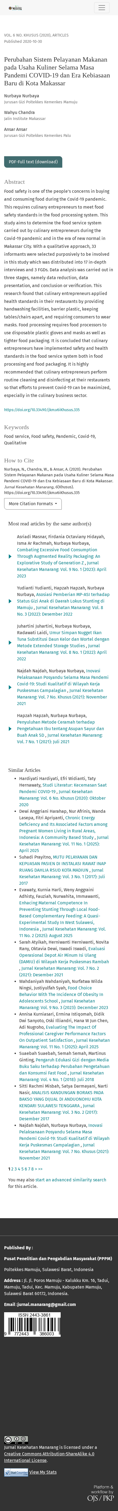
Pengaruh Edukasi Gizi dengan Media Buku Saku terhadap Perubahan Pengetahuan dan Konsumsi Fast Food (64, 1066)
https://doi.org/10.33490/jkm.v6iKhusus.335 (42, 410)
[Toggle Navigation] (101, 7)
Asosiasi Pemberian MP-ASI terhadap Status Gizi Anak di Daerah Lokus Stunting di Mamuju (63, 601)
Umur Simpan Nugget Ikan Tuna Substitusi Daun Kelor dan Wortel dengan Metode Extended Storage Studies (63, 639)
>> (40, 1169)
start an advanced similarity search (70, 1179)
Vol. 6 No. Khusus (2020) (27, 35)
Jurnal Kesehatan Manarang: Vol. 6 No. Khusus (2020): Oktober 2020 (62, 798)
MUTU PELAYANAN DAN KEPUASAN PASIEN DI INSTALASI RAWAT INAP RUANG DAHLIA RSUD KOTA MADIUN (62, 863)
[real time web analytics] (16, 1472)
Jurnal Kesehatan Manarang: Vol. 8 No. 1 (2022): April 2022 (62, 652)
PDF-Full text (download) (33, 161)
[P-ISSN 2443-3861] (32, 1324)
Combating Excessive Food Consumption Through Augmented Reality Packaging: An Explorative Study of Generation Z (58, 556)
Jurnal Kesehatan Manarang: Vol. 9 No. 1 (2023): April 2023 (61, 569)
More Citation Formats (31, 503)
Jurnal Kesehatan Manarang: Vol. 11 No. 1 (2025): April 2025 (64, 844)
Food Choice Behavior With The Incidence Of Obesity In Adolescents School (61, 994)
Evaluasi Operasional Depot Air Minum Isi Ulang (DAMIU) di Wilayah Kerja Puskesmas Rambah (64, 955)
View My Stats (43, 1472)
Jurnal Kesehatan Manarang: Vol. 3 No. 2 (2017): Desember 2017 (58, 1112)
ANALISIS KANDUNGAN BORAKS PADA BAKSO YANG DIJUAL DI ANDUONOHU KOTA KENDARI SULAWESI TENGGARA (61, 1099)
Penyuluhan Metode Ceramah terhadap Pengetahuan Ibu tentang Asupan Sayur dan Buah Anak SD (60, 729)
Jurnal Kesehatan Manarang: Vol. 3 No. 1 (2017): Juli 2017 (62, 877)
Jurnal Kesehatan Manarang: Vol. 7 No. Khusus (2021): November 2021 (62, 697)
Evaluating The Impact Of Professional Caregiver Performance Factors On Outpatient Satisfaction (62, 1034)
